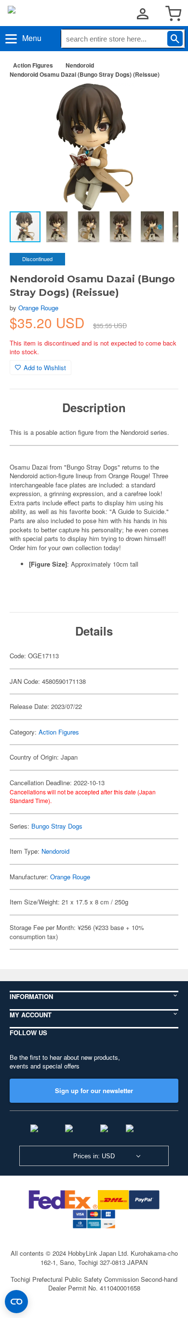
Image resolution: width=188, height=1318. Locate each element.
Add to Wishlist (45, 367)
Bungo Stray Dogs (56, 826)
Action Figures (33, 65)
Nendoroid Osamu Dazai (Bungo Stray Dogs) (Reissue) (85, 74)
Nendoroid (80, 65)
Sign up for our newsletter (94, 1090)
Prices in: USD (94, 1156)
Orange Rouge (38, 307)
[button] (161, 100)
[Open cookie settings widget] (16, 1301)
